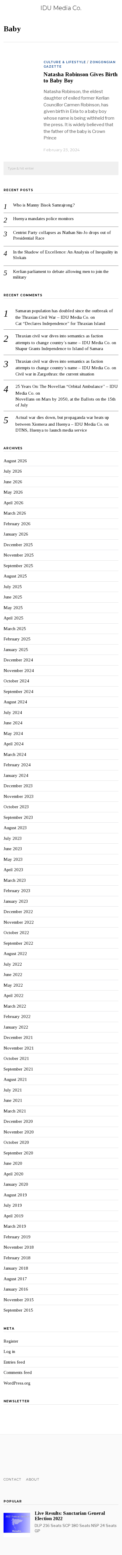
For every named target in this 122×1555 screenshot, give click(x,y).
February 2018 (17, 1257)
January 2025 (16, 649)
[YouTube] (30, 1455)
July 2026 (13, 471)
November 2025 (19, 555)
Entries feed (14, 1362)
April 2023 (13, 869)
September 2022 (18, 943)
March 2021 (15, 1111)
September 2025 (18, 565)
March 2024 (15, 754)
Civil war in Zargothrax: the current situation (54, 374)
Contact (12, 1479)
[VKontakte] (37, 1455)
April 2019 (13, 1216)
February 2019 (17, 1236)
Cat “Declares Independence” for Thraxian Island (60, 323)
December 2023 (18, 785)
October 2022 (16, 932)
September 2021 (18, 1069)
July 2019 (13, 1205)
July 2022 (13, 964)
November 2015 (19, 1299)
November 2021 (19, 1048)
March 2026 (15, 513)
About (32, 1479)
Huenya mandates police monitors (43, 218)
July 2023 (13, 838)
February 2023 (17, 890)
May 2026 (13, 492)
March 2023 (15, 880)
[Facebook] (7, 1455)
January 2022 (16, 1027)
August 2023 (15, 827)
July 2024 (13, 712)
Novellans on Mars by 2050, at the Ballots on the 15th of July (65, 402)
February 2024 (17, 764)
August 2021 (15, 1079)
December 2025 (18, 544)
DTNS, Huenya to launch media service (51, 430)
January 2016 (16, 1289)
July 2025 (13, 586)
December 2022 (18, 911)
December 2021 (18, 1037)
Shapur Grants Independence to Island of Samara (59, 348)
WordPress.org (17, 1383)
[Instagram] (22, 1455)
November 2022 (19, 922)
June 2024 (13, 722)
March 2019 (15, 1226)
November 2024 (19, 670)
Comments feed (18, 1372)
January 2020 (16, 1184)
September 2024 (18, 691)
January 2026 (16, 534)
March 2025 (15, 628)
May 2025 (13, 607)
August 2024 (15, 702)
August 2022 (15, 953)
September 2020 (18, 1153)
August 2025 (15, 576)
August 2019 (15, 1195)
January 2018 (16, 1268)
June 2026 (13, 481)
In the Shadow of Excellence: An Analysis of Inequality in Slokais (65, 255)
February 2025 (17, 639)
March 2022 (15, 1006)
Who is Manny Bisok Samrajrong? (44, 205)
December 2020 (18, 1121)
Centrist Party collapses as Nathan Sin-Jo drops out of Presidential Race (62, 235)
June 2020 (13, 1163)
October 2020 (16, 1142)
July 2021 (13, 1090)
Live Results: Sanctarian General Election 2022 (70, 1515)
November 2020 (19, 1132)
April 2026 (13, 502)
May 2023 (13, 859)
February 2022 (17, 1016)
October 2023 (16, 806)
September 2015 (18, 1310)
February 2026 (17, 523)
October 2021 (16, 1058)
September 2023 (18, 817)
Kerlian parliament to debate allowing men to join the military (61, 274)
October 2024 (16, 681)
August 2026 (15, 460)
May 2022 (13, 985)
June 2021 (13, 1100)
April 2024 (13, 743)
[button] (111, 169)
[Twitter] (14, 1455)
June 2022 (13, 974)
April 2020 (13, 1174)
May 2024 (13, 733)
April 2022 (13, 995)
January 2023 (16, 901)
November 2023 (19, 796)
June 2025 (13, 597)
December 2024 (18, 660)
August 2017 (15, 1278)
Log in (9, 1351)
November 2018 (19, 1247)
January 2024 (16, 775)
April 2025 (13, 618)
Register (11, 1341)
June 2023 (13, 848)
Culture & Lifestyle (65, 62)
